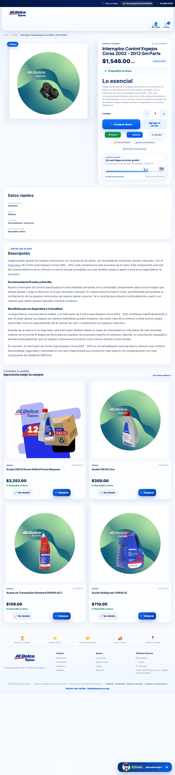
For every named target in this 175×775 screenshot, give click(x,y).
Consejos (59, 670)
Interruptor (14, 265)
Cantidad (106, 113)
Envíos (98, 666)
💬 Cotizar (113, 135)
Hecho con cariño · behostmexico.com (87, 688)
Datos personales (135, 684)
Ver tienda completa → (162, 375)
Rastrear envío (102, 662)
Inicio (6, 35)
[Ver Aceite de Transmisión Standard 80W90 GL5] (45, 543)
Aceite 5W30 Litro (103, 469)
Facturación (101, 658)
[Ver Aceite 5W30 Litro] (130, 420)
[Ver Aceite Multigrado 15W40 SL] (130, 543)
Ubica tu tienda (109, 3)
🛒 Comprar (62, 492)
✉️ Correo (140, 662)
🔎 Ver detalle (22, 492)
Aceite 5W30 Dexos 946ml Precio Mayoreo (33, 469)
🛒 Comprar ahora (121, 124)
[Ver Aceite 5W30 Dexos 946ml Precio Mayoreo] (45, 420)
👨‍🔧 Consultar (157, 135)
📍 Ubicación (141, 666)
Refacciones (61, 658)
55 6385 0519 (164, 3)
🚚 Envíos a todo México (145, 142)
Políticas (109, 684)
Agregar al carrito (154, 124)
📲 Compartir (134, 135)
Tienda (14, 35)
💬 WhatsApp (141, 658)
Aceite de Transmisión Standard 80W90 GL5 (34, 592)
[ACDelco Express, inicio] (17, 14)
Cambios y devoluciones (156, 684)
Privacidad (120, 684)
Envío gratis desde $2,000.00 (137, 3)
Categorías (60, 666)
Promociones (61, 662)
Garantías (100, 670)
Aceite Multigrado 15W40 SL (109, 592)
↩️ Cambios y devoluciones (134, 149)
